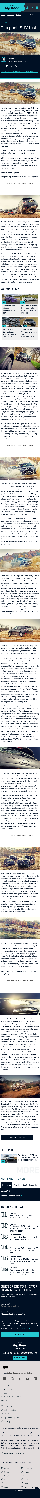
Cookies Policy (6, 1393)
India (5, 1479)
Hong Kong (7, 1476)
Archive (4, 1401)
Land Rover (6, 1185)
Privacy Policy (6, 1389)
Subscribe (20, 1335)
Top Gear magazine (30, 177)
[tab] (6, 1185)
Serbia (26, 1472)
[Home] (16, 7)
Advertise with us (10, 1414)
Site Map (6, 1421)
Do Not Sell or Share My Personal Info (16, 1397)
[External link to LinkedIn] (35, 1378)
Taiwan (26, 1483)
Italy (5, 1483)
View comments (18, 1137)
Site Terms (7, 1406)
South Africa (28, 1476)
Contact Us (5, 1385)
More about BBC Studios (12, 1453)
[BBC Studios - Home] (6, 1367)
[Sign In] (27, 7)
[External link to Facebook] (4, 1378)
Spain (25, 1479)
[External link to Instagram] (12, 1378)
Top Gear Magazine (11, 1418)
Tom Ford (11, 59)
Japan (5, 1487)
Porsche (17, 1185)
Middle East (28, 1487)
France (6, 1468)
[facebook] (7, 66)
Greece (6, 1472)
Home (3, 15)
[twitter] (11, 66)
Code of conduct (9, 1410)
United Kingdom (13, 1373)
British (18, 15)
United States (26, 1373)
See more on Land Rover (10, 1196)
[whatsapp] (16, 66)
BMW (25, 1185)
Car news (10, 15)
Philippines (27, 1468)
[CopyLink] (3, 66)
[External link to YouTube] (27, 1378)
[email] (20, 66)
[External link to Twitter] (20, 1378)
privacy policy (24, 1328)
